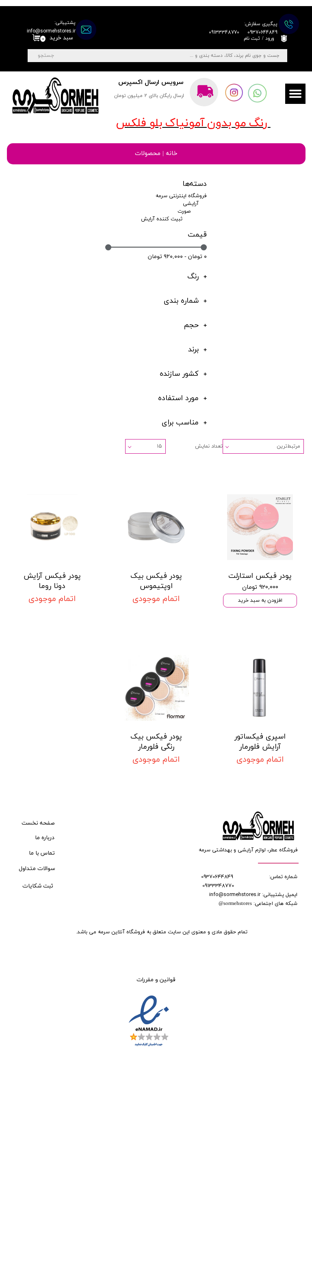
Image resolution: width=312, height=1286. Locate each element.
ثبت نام (252, 38)
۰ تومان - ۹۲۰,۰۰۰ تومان (177, 257)
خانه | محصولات (156, 153)
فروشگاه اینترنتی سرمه (181, 196)
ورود (269, 38)
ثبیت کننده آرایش (161, 219)
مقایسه (282, 482)
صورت (184, 211)
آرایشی (191, 203)
